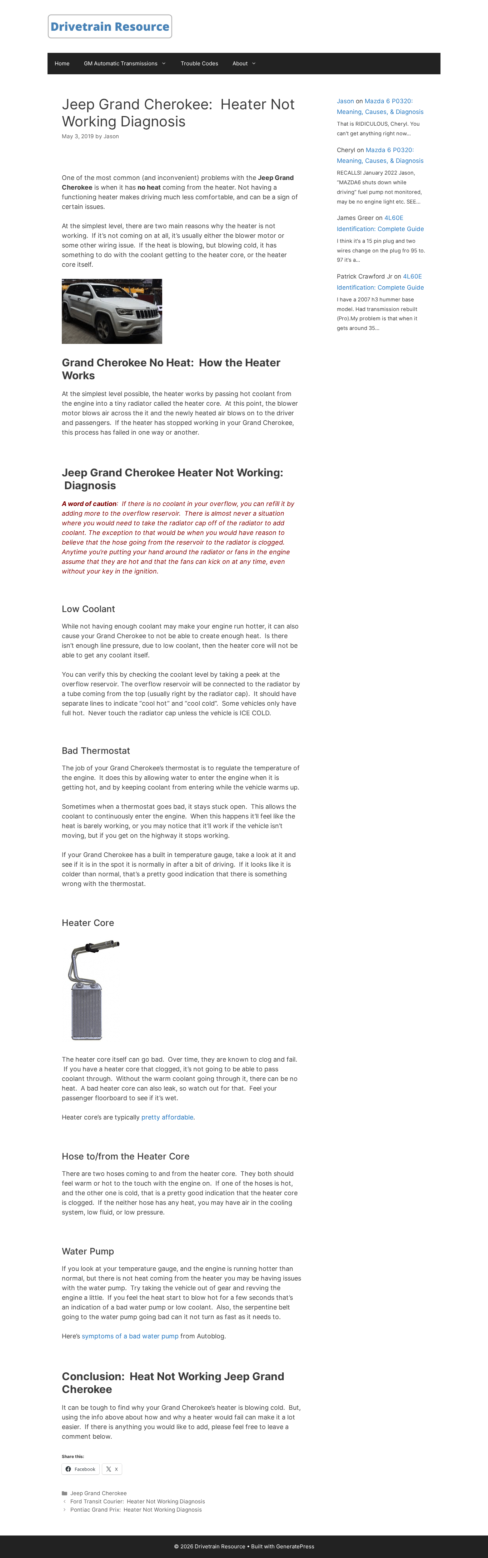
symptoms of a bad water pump (130, 1336)
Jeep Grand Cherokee (98, 1493)
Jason (345, 101)
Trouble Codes (199, 63)
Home (62, 63)
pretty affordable (167, 1117)
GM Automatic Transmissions (121, 63)
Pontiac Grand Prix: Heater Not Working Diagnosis (136, 1509)
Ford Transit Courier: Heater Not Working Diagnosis (137, 1501)
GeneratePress (295, 1546)
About (240, 63)
